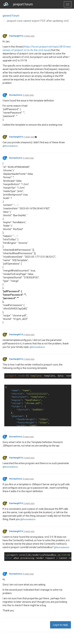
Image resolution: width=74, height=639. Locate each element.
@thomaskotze (10, 146)
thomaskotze (15, 95)
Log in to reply (60, 624)
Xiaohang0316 (16, 36)
